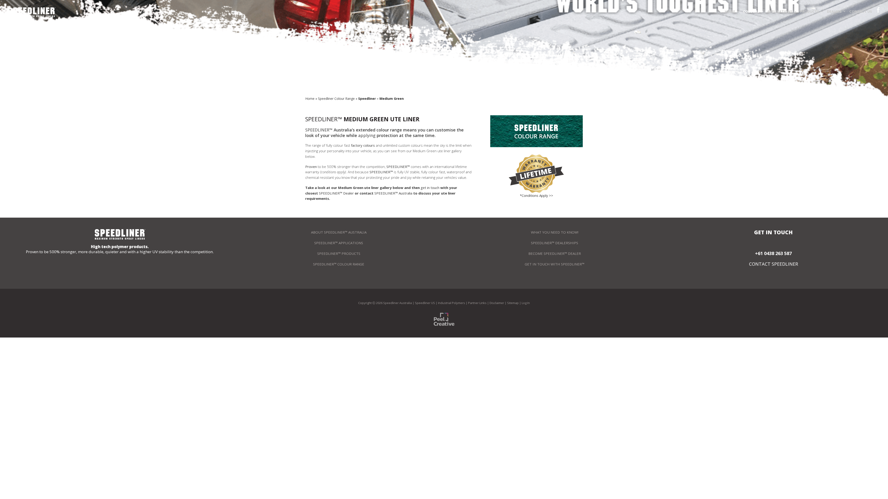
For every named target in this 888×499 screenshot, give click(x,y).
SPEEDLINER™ (323, 119)
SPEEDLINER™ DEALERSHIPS (554, 242)
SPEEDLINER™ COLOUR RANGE (338, 264)
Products (809, 11)
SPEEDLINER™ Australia (393, 193)
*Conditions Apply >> (536, 195)
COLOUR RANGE (536, 136)
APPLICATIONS (779, 11)
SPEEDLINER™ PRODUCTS (338, 253)
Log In (526, 303)
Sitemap (513, 303)
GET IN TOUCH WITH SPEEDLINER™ (554, 264)
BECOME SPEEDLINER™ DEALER (554, 253)
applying (367, 135)
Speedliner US (425, 303)
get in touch (430, 187)
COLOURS (751, 11)
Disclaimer (497, 303)
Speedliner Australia (397, 303)
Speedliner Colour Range (336, 98)
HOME (730, 11)
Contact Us (860, 11)
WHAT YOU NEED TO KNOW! (554, 232)
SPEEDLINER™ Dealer (336, 193)
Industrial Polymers (451, 303)
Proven (311, 166)
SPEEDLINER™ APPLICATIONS (338, 242)
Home (309, 98)
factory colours (363, 145)
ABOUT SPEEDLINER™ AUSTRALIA (339, 232)
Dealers (834, 11)
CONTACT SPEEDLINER (773, 264)
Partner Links (477, 303)
